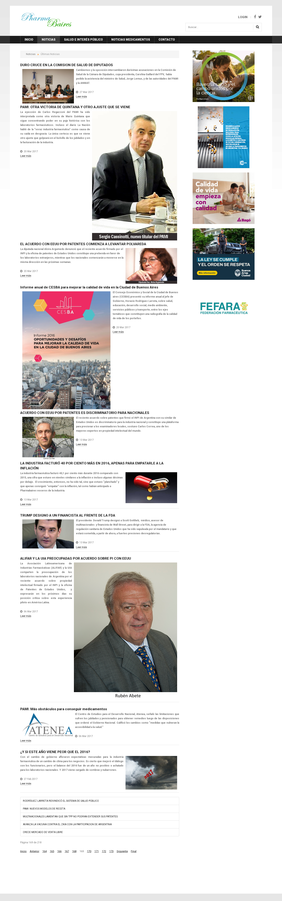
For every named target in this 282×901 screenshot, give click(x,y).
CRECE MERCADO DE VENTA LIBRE (43, 832)
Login (243, 17)
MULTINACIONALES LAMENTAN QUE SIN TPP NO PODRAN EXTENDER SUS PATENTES (70, 816)
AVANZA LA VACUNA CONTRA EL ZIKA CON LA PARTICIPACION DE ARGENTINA (67, 824)
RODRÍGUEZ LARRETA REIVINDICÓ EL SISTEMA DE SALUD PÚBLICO (61, 800)
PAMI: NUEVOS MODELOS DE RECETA (44, 808)
